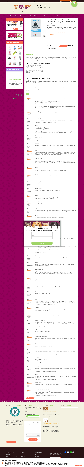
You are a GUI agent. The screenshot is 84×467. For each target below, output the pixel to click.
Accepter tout (78, 465)
